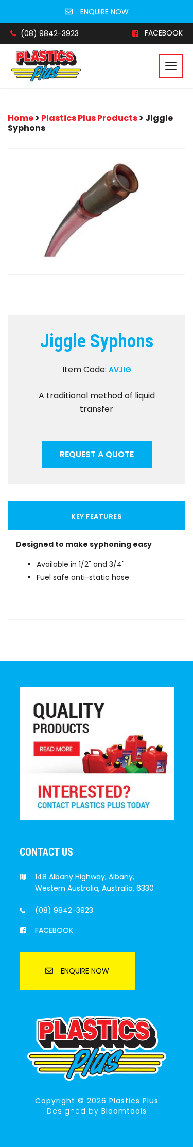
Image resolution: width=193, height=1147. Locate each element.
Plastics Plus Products (89, 118)
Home (21, 118)
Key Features (96, 517)
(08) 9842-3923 (50, 33)
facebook (164, 33)
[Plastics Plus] (46, 65)
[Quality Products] (97, 753)
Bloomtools (124, 1111)
